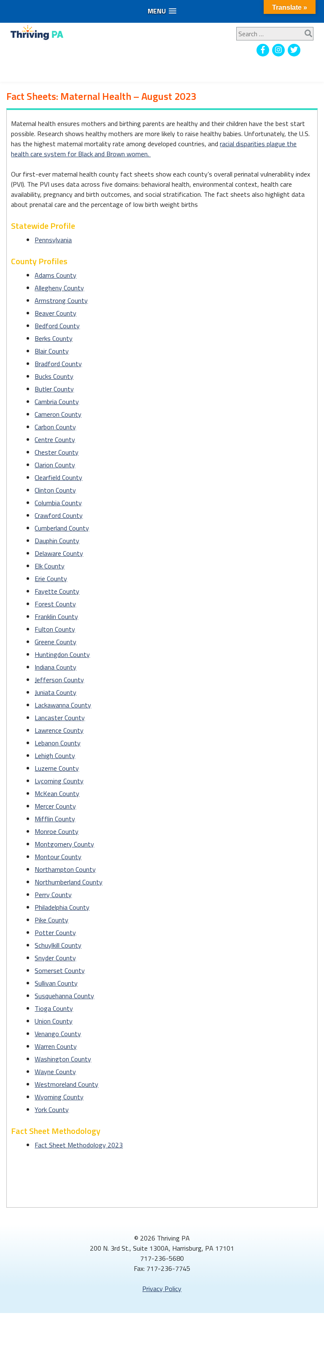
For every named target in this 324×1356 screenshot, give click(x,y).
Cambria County (57, 402)
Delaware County (59, 553)
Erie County (51, 578)
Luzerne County (57, 768)
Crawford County (59, 515)
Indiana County (55, 667)
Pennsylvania (53, 240)
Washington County (63, 1059)
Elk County (50, 566)
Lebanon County (58, 743)
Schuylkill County (58, 945)
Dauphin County (57, 541)
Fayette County (57, 591)
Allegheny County (59, 288)
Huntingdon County (62, 654)
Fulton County (55, 629)
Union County (54, 1021)
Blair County (52, 351)
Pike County (51, 920)
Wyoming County (59, 1097)
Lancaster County (60, 718)
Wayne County (55, 1072)
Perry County (53, 895)
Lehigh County (55, 755)
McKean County (57, 793)
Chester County (56, 452)
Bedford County (57, 326)
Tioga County (54, 1008)
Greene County (55, 642)
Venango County (58, 1034)
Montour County (58, 857)
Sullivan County (56, 983)
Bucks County (54, 376)
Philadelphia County (62, 907)
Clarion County (55, 465)
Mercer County (55, 806)
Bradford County (58, 364)
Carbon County (55, 427)
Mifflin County (55, 819)
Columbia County (58, 503)
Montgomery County (64, 844)
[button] (162, 11)
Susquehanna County (64, 996)
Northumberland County (69, 882)
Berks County (54, 338)
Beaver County (55, 313)
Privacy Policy (161, 1289)
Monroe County (56, 831)
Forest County (55, 604)
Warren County (56, 1046)
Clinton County (55, 490)
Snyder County (55, 958)
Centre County (55, 439)
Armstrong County (61, 300)
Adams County (55, 275)
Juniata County (55, 692)
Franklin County (56, 616)
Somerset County (60, 970)
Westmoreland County (66, 1084)
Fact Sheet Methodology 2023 (79, 1145)
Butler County (54, 389)
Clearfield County (58, 477)
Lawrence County (59, 730)
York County (52, 1109)
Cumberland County (62, 528)
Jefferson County (59, 680)
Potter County (55, 932)
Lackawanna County (63, 705)
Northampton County (65, 869)
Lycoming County (59, 781)
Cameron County (58, 414)
